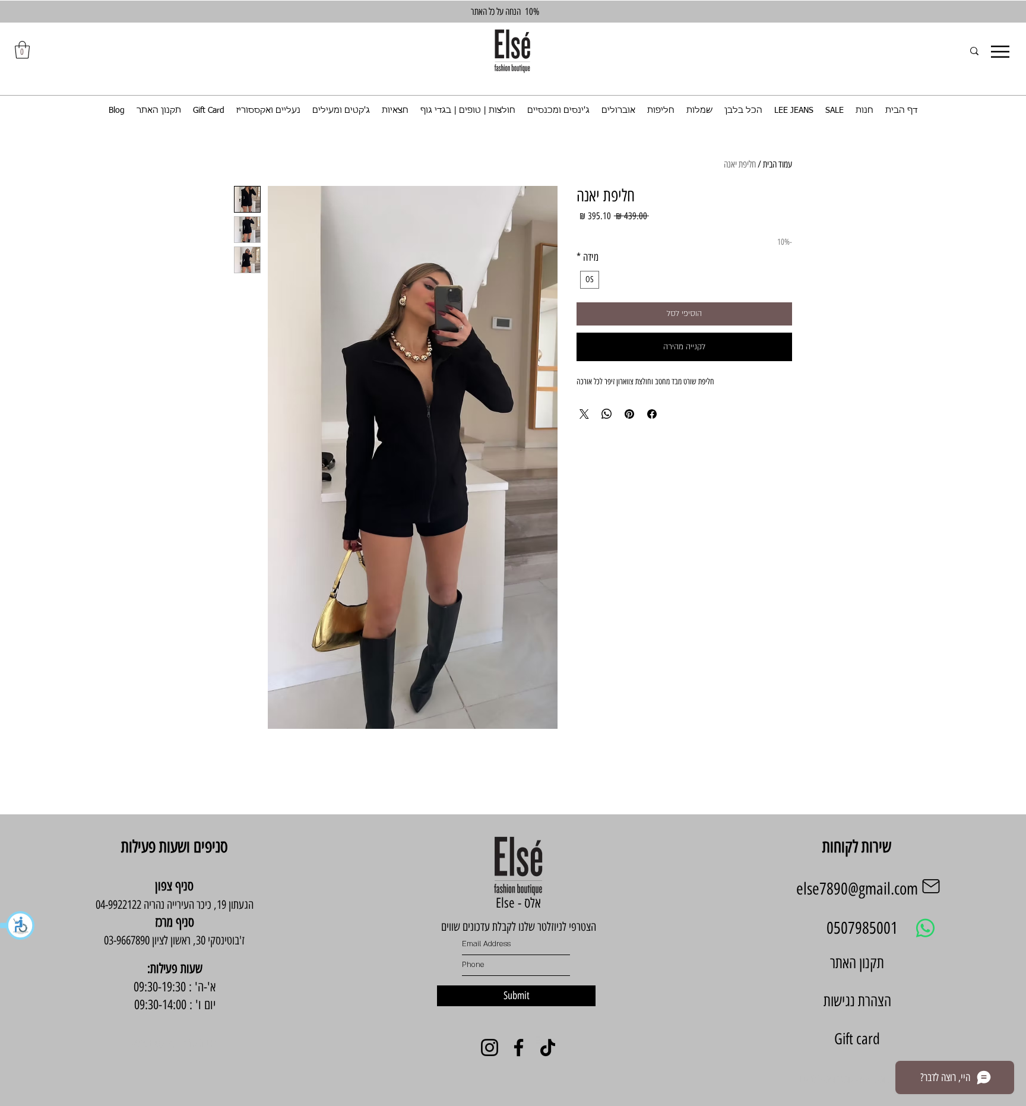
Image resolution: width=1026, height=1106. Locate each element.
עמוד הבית (777, 164)
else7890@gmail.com (857, 889)
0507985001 (862, 928)
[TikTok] (547, 1047)
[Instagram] (489, 1047)
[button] (18, 925)
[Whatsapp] (925, 928)
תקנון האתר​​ (857, 962)
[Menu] (1000, 52)
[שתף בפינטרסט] (629, 414)
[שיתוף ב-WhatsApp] (607, 414)
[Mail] (931, 886)
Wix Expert (153, 1043)
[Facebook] (518, 1047)
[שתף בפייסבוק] (652, 414)
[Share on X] (584, 414)
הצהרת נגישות (857, 1000)
